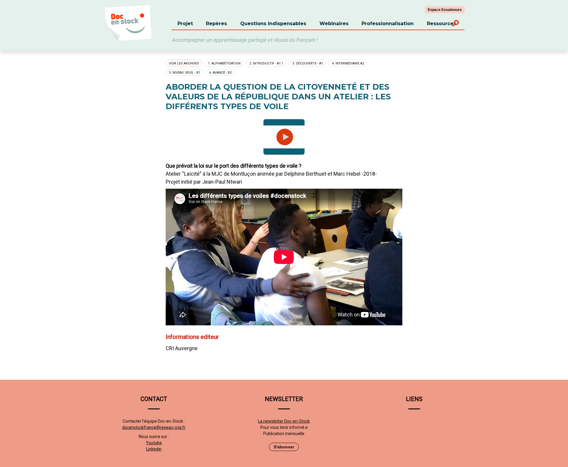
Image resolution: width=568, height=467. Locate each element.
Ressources (441, 23)
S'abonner (284, 447)
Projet (185, 23)
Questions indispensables (273, 23)
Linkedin (154, 449)
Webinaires (334, 23)
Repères (216, 23)
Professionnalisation (388, 23)
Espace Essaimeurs (445, 10)
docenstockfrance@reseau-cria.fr (153, 427)
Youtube (154, 442)
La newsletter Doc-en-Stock (284, 421)
